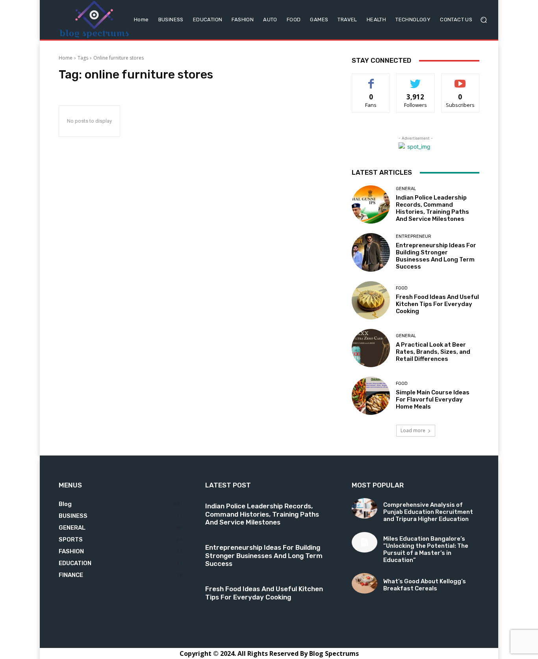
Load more (413, 430)
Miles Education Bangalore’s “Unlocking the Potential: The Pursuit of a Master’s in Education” (425, 549)
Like (371, 79)
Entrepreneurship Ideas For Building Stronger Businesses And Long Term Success (436, 256)
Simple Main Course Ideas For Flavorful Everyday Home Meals (432, 399)
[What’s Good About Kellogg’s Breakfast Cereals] (364, 583)
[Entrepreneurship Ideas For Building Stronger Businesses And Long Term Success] (371, 252)
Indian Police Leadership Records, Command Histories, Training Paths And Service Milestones (432, 208)
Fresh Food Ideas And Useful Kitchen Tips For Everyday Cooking (437, 304)
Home (65, 57)
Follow (415, 79)
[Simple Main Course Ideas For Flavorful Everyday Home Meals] (371, 396)
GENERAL (406, 189)
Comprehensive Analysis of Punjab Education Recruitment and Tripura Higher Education (428, 512)
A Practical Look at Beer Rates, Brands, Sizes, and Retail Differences (433, 351)
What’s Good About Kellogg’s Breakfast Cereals (424, 585)
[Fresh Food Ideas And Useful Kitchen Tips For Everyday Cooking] (371, 300)
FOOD (402, 288)
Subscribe (460, 79)
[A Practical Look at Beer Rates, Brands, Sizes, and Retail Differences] (371, 348)
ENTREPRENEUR (413, 236)
